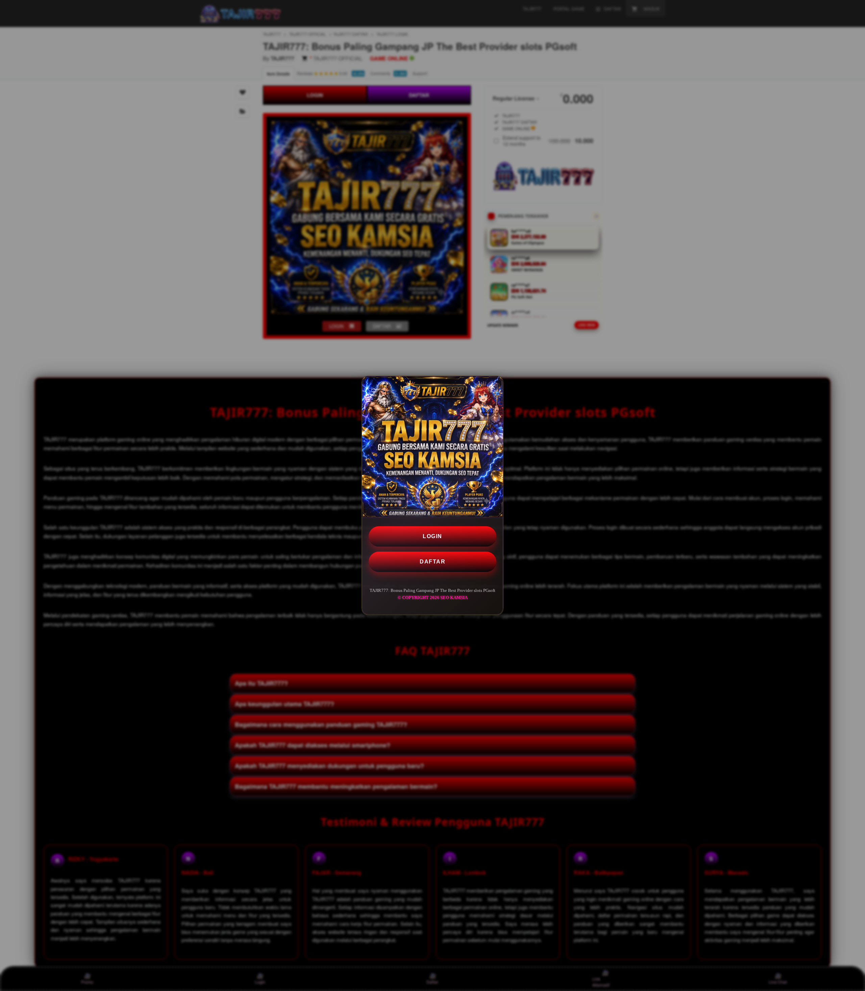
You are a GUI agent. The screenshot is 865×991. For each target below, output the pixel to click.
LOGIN (432, 536)
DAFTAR (432, 561)
